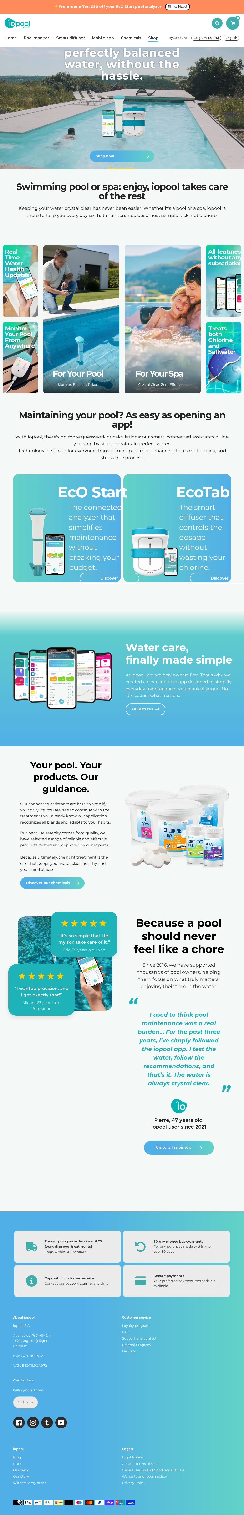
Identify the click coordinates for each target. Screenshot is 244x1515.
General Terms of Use (139, 1464)
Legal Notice (132, 1457)
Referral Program (136, 1345)
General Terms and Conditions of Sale (153, 1470)
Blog (17, 1457)
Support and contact (139, 1338)
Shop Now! (177, 6)
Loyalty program (136, 1326)
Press (17, 1464)
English (231, 38)
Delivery (129, 1351)
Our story (21, 1476)
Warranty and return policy (144, 1476)
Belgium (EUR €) (206, 38)
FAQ (125, 1332)
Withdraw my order (29, 1483)
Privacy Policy (134, 1483)
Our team (21, 1470)
